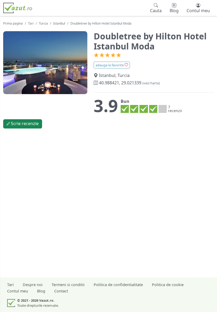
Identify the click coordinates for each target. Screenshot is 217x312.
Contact (61, 290)
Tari (31, 23)
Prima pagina (13, 23)
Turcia (43, 23)
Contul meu (17, 290)
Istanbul (59, 23)
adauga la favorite (110, 65)
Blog (41, 290)
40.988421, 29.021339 (129, 83)
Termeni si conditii (68, 284)
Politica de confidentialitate (118, 284)
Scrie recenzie (24, 123)
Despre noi (33, 284)
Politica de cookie (168, 284)
